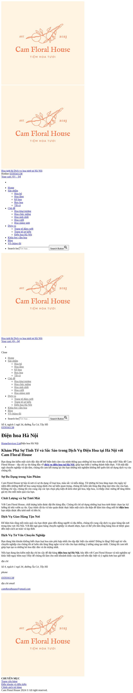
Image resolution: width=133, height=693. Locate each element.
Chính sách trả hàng (11, 687)
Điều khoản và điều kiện (13, 684)
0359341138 (16, 173)
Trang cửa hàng (9, 681)
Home (4, 443)
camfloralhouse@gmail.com (15, 588)
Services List (14, 443)
